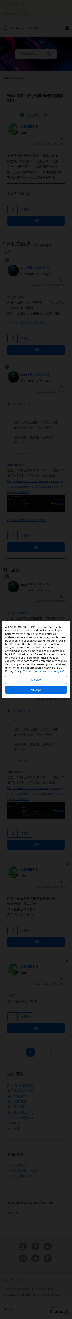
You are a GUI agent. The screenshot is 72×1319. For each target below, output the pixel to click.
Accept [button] (36, 689)
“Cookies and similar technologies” (43, 671)
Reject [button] (36, 680)
